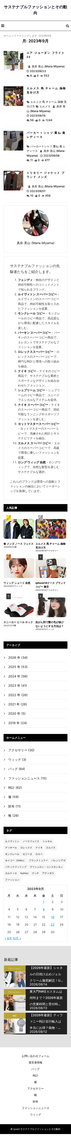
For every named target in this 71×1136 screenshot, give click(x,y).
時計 (15, 788)
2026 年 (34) (18, 657)
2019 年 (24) (17, 723)
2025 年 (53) (18, 667)
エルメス (44, 106)
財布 (14, 806)
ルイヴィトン (12, 841)
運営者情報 (35, 1062)
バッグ (16, 769)
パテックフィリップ (15, 866)
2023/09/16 (38, 115)
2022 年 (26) (18, 695)
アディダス (48, 873)
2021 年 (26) (17, 704)
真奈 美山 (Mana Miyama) (48, 66)
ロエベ (39, 854)
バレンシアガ (58, 860)
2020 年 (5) (17, 713)
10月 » (17, 938)
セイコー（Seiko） (15, 860)
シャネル (47, 841)
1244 (49, 120)
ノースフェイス (31, 841)
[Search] (67, 26)
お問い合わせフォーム (35, 1056)
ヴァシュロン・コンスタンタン (46, 866)
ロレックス (26, 847)
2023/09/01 (38, 191)
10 (31, 195)
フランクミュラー (38, 860)
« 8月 (8, 938)
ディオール (11, 847)
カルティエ (11, 873)
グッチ (35, 873)
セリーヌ (27, 854)
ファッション (12, 879)
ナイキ (39, 847)
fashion (24, 873)
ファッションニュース (27, 778)
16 (52, 917)
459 (47, 195)
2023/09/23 (38, 71)
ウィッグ (17, 760)
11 (31, 160)
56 (32, 120)
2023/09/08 (51, 155)
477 (47, 160)
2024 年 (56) (18, 676)
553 (46, 75)
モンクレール (12, 854)
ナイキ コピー (27, 371)
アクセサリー (9, 89)
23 (52, 924)
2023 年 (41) (17, 685)
